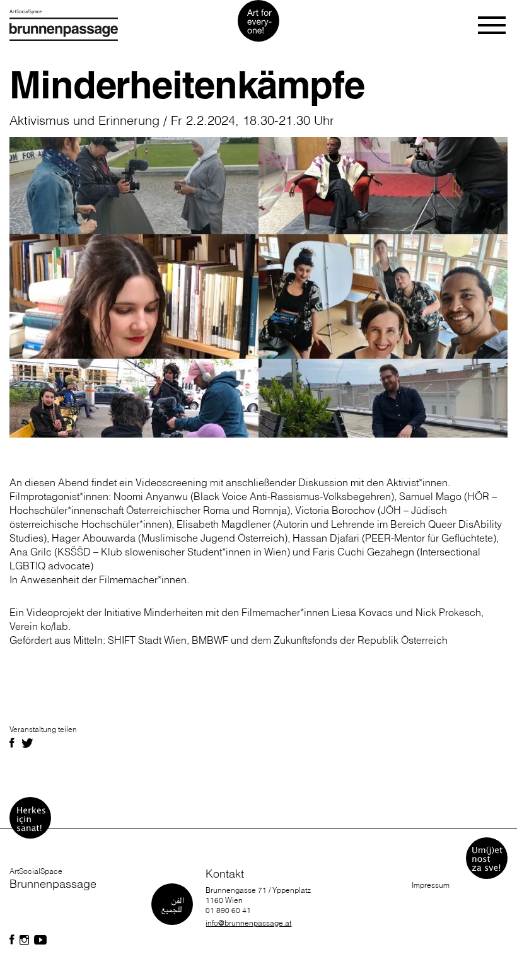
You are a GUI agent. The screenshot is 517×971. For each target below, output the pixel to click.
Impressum (431, 885)
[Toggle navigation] (492, 25)
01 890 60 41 (228, 910)
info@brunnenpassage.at (248, 922)
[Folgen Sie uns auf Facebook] (12, 940)
